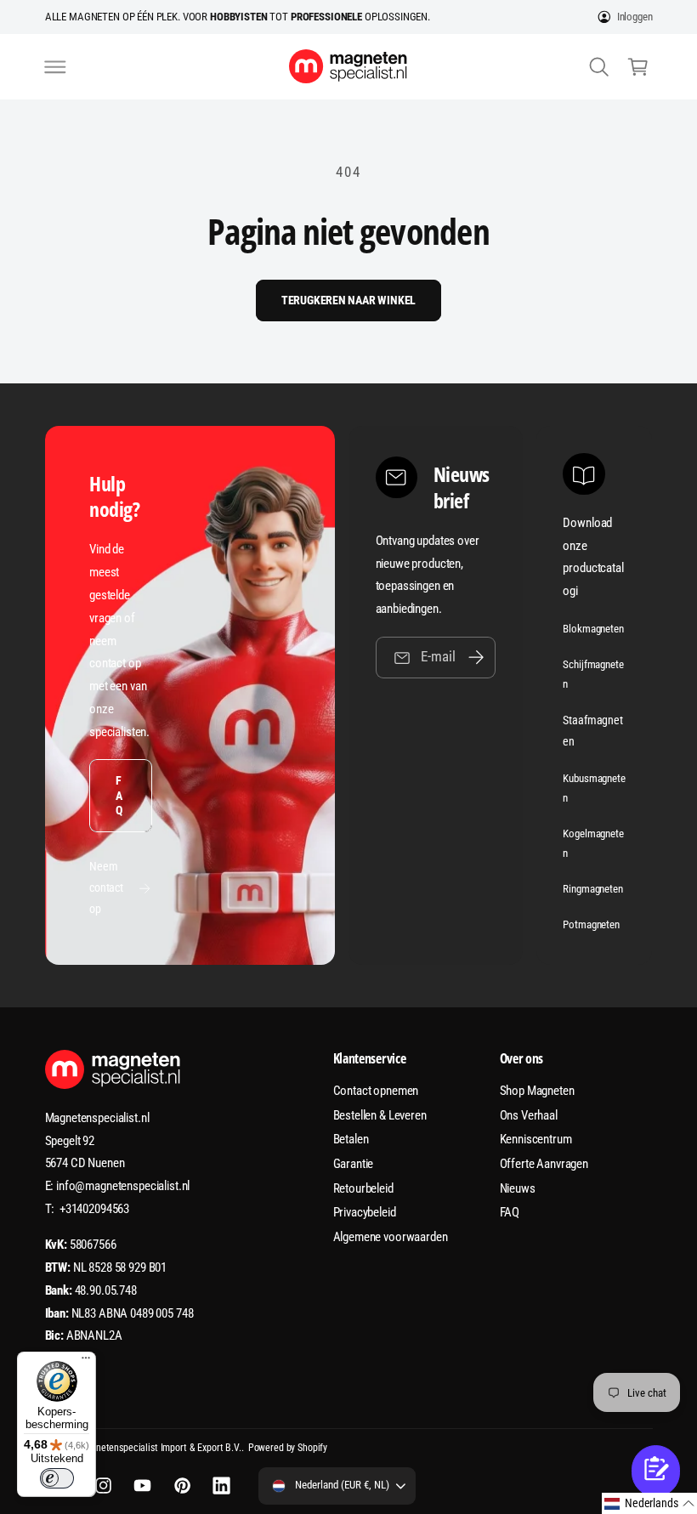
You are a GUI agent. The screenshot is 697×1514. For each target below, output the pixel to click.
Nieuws (518, 1188)
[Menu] (86, 1362)
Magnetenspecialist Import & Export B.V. (159, 1448)
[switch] (57, 1478)
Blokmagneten (593, 628)
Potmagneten (591, 924)
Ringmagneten (592, 888)
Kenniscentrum (536, 1139)
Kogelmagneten (593, 843)
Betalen (351, 1139)
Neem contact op (106, 887)
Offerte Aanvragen (544, 1163)
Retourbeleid (363, 1188)
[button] (55, 66)
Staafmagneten (592, 730)
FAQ (119, 795)
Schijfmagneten (593, 674)
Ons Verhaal (529, 1115)
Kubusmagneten (594, 788)
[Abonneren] (476, 657)
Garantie (353, 1163)
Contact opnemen (376, 1090)
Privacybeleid (364, 1212)
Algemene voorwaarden (390, 1237)
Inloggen (635, 16)
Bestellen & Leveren (380, 1115)
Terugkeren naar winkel (348, 300)
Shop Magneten (537, 1090)
